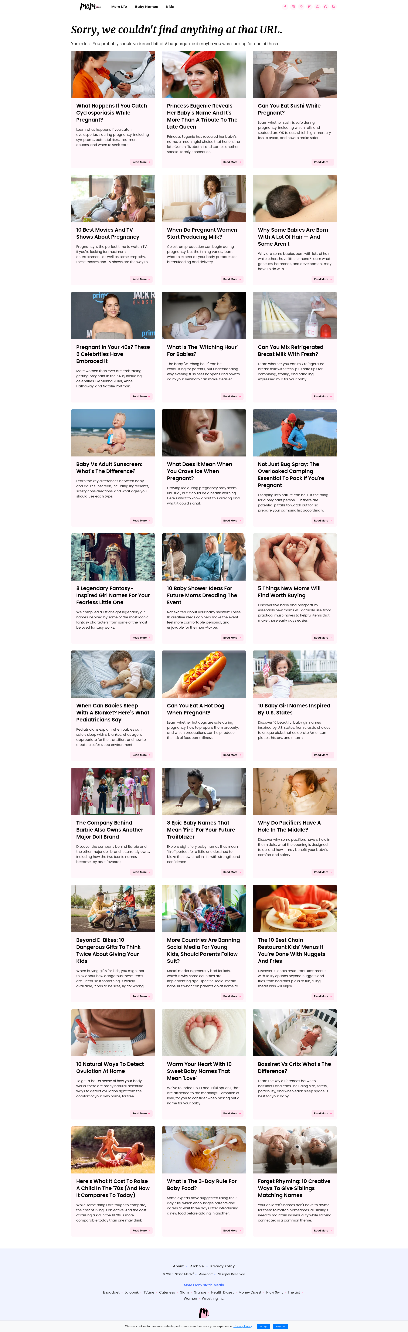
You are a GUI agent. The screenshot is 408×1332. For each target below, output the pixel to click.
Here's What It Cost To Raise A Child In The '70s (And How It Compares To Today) (113, 1188)
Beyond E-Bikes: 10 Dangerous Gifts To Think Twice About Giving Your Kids (108, 951)
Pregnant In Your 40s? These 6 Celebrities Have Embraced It (113, 354)
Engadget (111, 1292)
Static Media (184, 1274)
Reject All (280, 1326)
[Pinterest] (301, 7)
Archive (197, 1266)
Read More (140, 162)
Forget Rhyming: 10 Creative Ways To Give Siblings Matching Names (294, 1188)
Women (190, 1298)
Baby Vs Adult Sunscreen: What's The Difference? (109, 468)
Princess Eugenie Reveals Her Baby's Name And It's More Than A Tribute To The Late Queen (202, 116)
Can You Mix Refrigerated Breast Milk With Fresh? (290, 351)
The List (294, 1292)
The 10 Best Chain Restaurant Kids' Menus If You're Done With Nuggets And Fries (291, 951)
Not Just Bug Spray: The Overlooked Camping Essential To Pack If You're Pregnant (291, 475)
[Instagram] (293, 7)
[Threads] (317, 7)
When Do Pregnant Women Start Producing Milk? (202, 234)
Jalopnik (132, 1292)
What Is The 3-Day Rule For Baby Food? (202, 1185)
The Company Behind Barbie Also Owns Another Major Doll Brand (109, 830)
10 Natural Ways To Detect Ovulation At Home (110, 1068)
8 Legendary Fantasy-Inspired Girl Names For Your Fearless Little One (113, 595)
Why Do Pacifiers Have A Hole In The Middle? (289, 826)
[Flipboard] (309, 7)
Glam (184, 1292)
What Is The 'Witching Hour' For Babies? (202, 351)
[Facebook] (285, 7)
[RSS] (333, 7)
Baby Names (146, 7)
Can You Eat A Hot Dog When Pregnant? (195, 709)
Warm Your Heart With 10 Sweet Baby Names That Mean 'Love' (199, 1071)
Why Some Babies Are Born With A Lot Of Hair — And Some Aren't (293, 237)
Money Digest (250, 1292)
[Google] (325, 7)
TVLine (148, 1292)
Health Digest (222, 1292)
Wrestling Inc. (213, 1298)
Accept (263, 1326)
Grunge (200, 1292)
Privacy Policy (222, 1266)
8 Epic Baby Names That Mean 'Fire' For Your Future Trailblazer (201, 830)
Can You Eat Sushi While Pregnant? (289, 109)
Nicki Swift (274, 1292)
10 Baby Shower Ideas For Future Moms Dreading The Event (202, 595)
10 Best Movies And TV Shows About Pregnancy (107, 234)
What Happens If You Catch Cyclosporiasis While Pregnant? (111, 113)
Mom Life (119, 7)
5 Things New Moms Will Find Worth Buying (289, 592)
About (178, 1266)
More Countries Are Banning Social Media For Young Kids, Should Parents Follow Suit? (203, 951)
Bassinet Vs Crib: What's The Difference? (294, 1068)
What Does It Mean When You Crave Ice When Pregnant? (199, 471)
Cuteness (167, 1292)
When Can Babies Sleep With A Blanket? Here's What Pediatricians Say (112, 713)
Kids (170, 7)
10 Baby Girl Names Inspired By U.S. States (294, 709)
